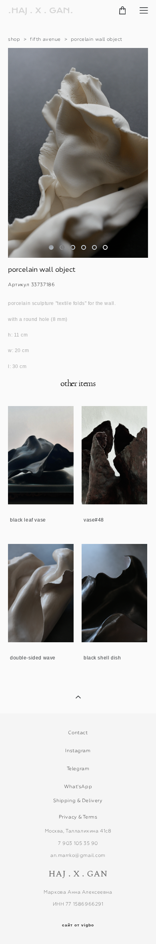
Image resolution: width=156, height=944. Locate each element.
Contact (78, 732)
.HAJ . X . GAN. (40, 10)
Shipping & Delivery (77, 800)
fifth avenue (45, 39)
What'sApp (78, 786)
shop (14, 39)
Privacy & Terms (78, 817)
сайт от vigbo (78, 925)
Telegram (78, 768)
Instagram (77, 750)
